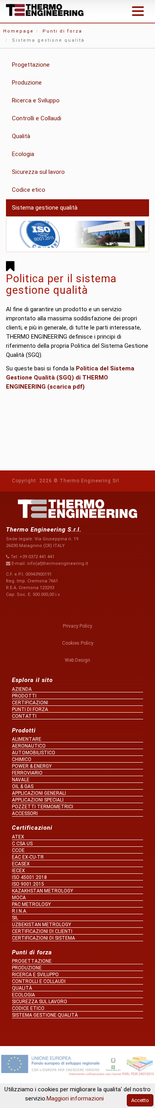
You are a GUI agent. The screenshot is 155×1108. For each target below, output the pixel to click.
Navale (20, 779)
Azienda (22, 689)
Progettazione (31, 64)
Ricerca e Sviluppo (36, 100)
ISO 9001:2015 (28, 884)
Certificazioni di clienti (42, 931)
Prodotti (24, 696)
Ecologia (23, 154)
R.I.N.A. (19, 911)
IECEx (18, 870)
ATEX (18, 837)
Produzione (27, 82)
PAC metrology (31, 904)
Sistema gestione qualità (45, 207)
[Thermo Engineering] (44, 10)
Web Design (77, 660)
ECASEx (21, 864)
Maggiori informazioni (75, 1098)
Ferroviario (27, 773)
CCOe (18, 850)
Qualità (21, 136)
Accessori (25, 813)
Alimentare (26, 739)
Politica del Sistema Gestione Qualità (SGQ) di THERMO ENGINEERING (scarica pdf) (70, 377)
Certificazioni (30, 702)
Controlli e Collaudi (36, 118)
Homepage (18, 31)
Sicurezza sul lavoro (38, 171)
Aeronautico (29, 746)
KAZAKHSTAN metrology (42, 891)
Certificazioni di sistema (43, 938)
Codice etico (28, 189)
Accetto (140, 1100)
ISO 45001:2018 (29, 877)
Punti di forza (62, 31)
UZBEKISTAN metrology (41, 924)
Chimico (21, 759)
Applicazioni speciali (38, 800)
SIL (15, 918)
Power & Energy (32, 766)
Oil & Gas (22, 786)
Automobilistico (33, 752)
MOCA (19, 897)
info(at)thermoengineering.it (57, 563)
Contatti (24, 716)
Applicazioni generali (39, 793)
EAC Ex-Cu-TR (28, 857)
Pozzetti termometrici (42, 806)
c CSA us (22, 843)
